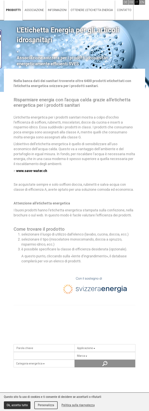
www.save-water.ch (31, 171)
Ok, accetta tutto (17, 405)
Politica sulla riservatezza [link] (78, 405)
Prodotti (13, 10)
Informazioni (57, 10)
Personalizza (46, 405)
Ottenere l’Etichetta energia (92, 10)
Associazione (34, 10)
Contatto (124, 10)
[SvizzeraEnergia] (95, 286)
